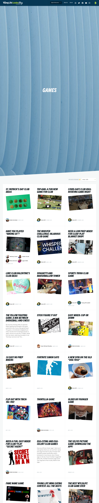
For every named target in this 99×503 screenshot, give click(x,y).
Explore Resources (55, 2)
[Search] (95, 3)
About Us (66, 2)
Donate (71, 2)
